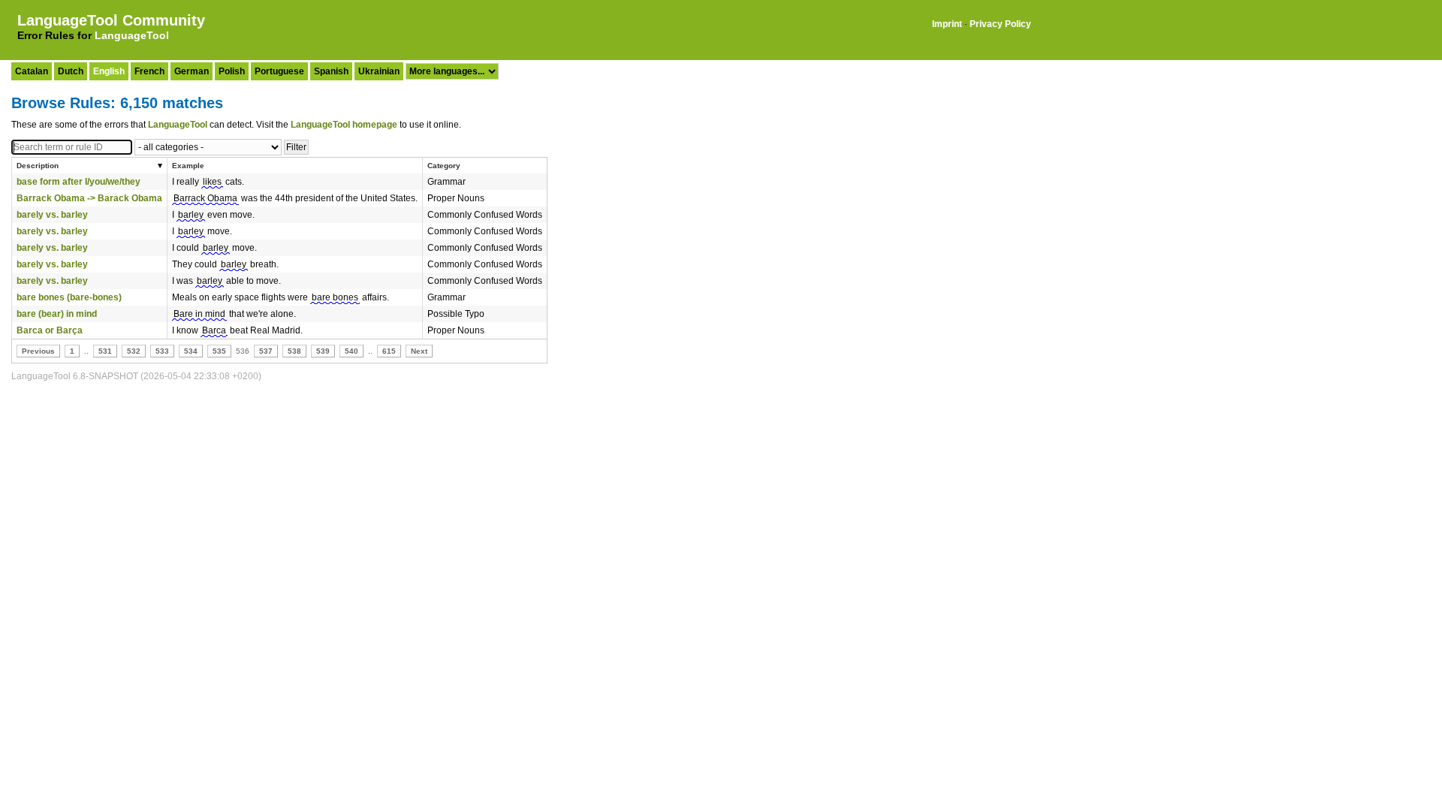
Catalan (31, 71)
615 (389, 351)
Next (419, 351)
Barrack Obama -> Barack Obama (89, 198)
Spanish (331, 71)
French (149, 71)
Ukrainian (379, 71)
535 (219, 351)
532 (133, 351)
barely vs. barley (52, 215)
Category (443, 165)
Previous (38, 351)
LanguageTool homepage (344, 124)
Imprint (947, 24)
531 (105, 351)
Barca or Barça (50, 330)
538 (294, 351)
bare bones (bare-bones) (69, 297)
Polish (232, 71)
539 (323, 351)
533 (162, 351)
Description (38, 165)
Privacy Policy (1000, 24)
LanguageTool (132, 35)
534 (191, 351)
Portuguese (279, 71)
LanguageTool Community (111, 20)
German (191, 71)
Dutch (70, 71)
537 (266, 351)
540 (351, 351)
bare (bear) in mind (57, 314)
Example (188, 165)
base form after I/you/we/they (78, 181)
